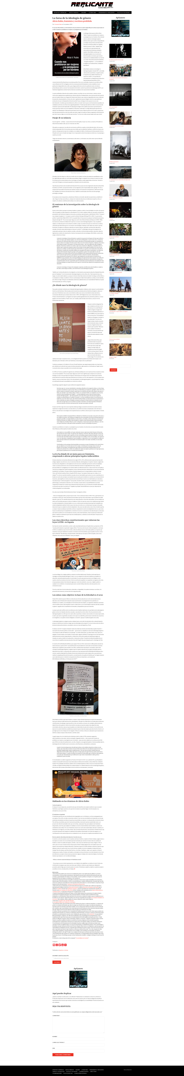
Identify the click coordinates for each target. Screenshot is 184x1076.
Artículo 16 (91, 914)
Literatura (92, 12)
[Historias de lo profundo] (120, 327)
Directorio (93, 1071)
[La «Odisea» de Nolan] (120, 285)
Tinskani (111, 219)
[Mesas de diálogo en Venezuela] (120, 190)
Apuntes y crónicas (60, 12)
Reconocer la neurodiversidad (115, 272)
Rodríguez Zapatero (72, 888)
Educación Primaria (73, 887)
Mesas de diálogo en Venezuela (115, 197)
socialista (59, 888)
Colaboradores (57, 1073)
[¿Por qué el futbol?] (120, 95)
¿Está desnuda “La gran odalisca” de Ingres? (118, 311)
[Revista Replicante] (92, 5)
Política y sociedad (123, 12)
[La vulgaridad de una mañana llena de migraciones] (120, 172)
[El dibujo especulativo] (120, 145)
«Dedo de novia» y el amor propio (116, 126)
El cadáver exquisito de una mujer (116, 59)
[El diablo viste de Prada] (120, 247)
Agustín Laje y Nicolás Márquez (66, 900)
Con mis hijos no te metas (82, 938)
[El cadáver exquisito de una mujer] (120, 51)
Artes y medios (73, 12)
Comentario (56, 1015)
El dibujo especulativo (114, 161)
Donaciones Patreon (80, 1073)
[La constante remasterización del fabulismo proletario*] (120, 70)
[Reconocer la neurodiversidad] (120, 265)
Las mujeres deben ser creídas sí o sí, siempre (64, 902)
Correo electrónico (58, 1042)
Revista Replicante (128, 1069)
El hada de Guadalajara (114, 236)
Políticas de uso (68, 1073)
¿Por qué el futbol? (113, 107)
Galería (83, 12)
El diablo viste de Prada (114, 254)
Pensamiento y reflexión (106, 12)
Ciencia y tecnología (58, 1071)
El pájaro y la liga (112, 357)
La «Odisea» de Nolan (113, 293)
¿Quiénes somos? (83, 1071)
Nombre (54, 1036)
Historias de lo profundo (114, 339)
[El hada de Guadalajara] (120, 229)
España (97, 887)
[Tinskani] (120, 210)
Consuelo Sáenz (58, 24)
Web (53, 1048)
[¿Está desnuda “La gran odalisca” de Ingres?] (120, 304)
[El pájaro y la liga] (120, 350)
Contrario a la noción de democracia (76, 884)
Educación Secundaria (88, 887)
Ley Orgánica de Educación (66, 890)
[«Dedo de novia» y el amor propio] (120, 118)
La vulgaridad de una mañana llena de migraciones (119, 179)
